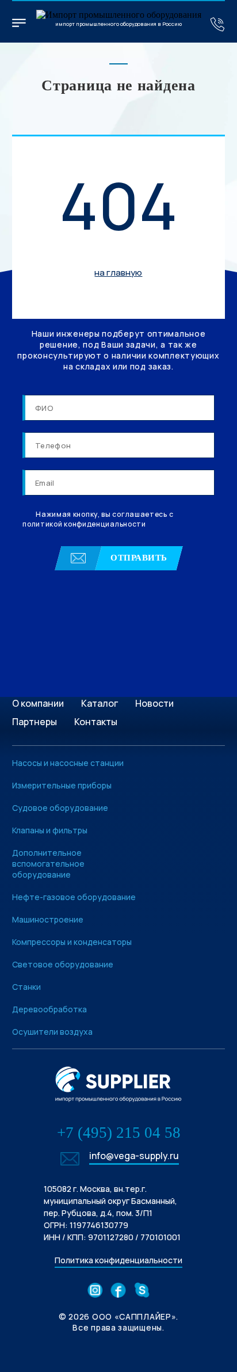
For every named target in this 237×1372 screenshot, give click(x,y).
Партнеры (34, 721)
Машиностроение (47, 919)
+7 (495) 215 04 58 (119, 1132)
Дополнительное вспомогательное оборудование (48, 863)
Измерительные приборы (62, 785)
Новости (154, 703)
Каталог (99, 703)
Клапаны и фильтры (49, 830)
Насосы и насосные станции (68, 762)
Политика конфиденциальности (118, 1260)
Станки (26, 986)
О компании (38, 703)
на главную (118, 272)
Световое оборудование (62, 964)
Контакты (95, 721)
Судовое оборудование (60, 807)
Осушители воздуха (52, 1031)
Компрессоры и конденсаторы (72, 941)
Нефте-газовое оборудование (74, 896)
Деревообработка (49, 1009)
